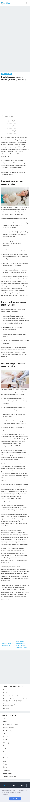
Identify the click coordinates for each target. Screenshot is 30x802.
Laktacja (5, 734)
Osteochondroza (7, 758)
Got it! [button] (15, 798)
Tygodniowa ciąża (8, 731)
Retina (5, 764)
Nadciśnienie (6, 770)
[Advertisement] (15, 22)
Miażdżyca (6, 755)
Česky (24, 785)
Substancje (6, 743)
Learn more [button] (5, 794)
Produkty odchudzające (9, 776)
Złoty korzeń (6, 693)
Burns (4, 718)
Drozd (4, 761)
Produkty (5, 740)
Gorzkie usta (6, 737)
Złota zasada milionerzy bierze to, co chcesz (15, 696)
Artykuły (5, 722)
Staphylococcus (6, 73)
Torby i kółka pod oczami (10, 725)
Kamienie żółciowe (8, 728)
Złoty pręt (6, 708)
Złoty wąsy (6, 690)
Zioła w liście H (7, 773)
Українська (8, 785)
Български (17, 785)
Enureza (5, 767)
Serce (4, 752)
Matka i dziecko (7, 749)
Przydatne (6, 746)
